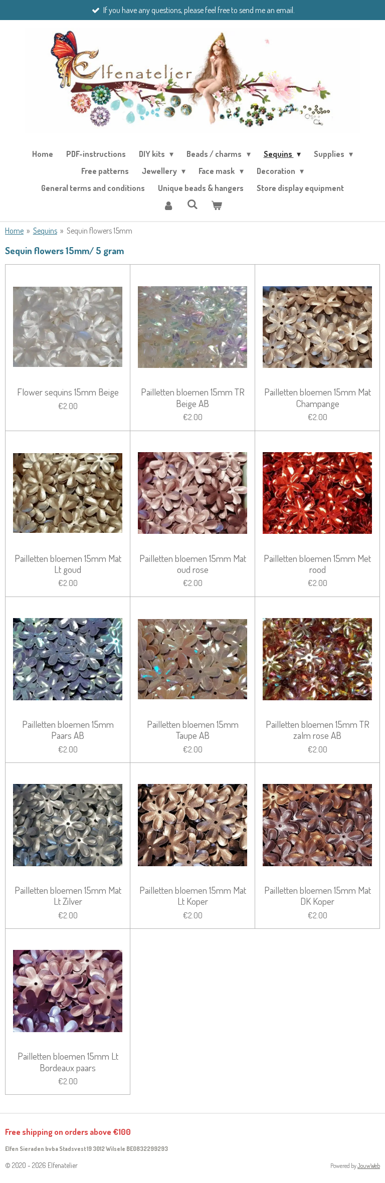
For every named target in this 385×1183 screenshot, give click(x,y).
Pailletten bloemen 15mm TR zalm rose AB (317, 730)
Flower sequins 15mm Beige (68, 392)
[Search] (192, 204)
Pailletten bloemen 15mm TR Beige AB (193, 397)
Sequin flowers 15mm (99, 231)
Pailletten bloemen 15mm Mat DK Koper (317, 896)
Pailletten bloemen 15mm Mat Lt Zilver (68, 896)
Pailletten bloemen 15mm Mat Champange (317, 397)
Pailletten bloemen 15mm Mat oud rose (192, 564)
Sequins (45, 231)
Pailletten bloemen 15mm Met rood (317, 564)
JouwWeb (368, 1165)
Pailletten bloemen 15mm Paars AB (68, 730)
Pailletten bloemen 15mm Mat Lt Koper (192, 896)
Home (14, 231)
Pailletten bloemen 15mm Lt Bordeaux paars (68, 1062)
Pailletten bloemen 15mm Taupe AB (193, 730)
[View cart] (217, 205)
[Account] (168, 205)
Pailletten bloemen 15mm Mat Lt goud (68, 564)
